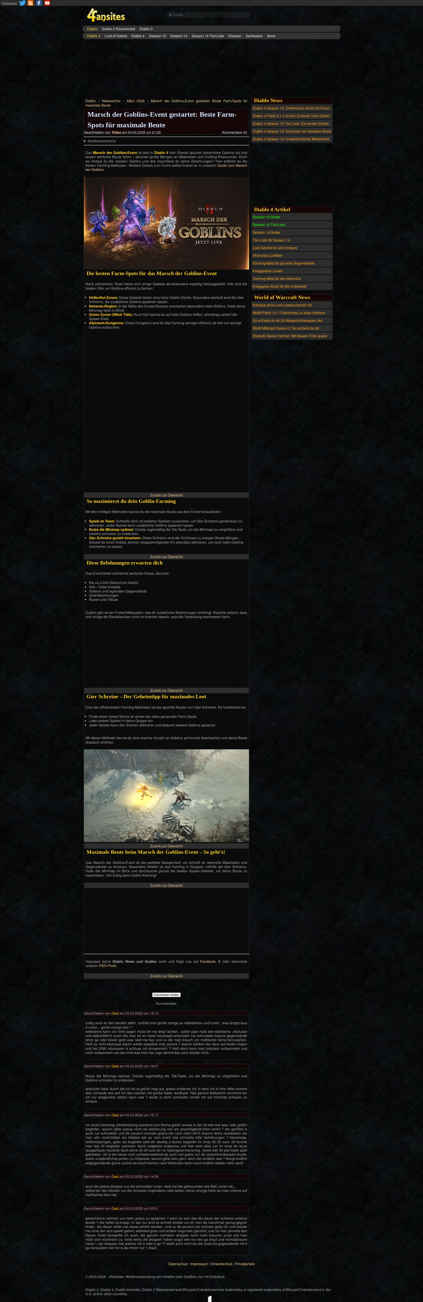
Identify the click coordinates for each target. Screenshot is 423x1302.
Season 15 (157, 35)
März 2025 (136, 100)
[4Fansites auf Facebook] (39, 3)
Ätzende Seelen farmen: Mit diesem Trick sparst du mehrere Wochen (290, 338)
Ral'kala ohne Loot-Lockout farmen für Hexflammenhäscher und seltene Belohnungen (289, 307)
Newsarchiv (111, 100)
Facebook (207, 961)
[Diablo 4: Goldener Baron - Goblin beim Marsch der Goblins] (166, 840)
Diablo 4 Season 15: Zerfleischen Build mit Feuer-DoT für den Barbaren (291, 111)
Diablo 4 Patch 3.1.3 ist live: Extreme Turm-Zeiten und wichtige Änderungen (291, 118)
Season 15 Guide (266, 216)
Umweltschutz (221, 1263)
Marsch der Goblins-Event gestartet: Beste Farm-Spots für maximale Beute (166, 102)
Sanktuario (254, 35)
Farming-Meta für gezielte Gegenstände (283, 263)
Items (271, 35)
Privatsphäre (245, 1263)
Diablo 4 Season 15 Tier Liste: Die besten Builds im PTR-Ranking (291, 126)
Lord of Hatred (116, 35)
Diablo (90, 100)
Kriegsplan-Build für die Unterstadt (279, 286)
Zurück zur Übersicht (166, 495)
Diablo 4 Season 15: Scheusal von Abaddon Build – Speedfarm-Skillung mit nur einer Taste (292, 134)
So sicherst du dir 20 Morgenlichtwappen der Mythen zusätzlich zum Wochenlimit (287, 323)
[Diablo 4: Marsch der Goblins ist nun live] (166, 268)
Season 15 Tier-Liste (269, 224)
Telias (116, 132)
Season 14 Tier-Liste (208, 35)
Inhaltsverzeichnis (102, 141)
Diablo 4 (138, 35)
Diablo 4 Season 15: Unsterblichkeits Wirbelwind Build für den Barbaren (291, 141)
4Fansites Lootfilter (267, 255)
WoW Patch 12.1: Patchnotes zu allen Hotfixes (289, 312)
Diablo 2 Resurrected (118, 28)
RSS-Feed (107, 965)
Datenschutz (178, 1263)
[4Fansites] (106, 24)
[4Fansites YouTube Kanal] (47, 3)
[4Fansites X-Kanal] (23, 3)
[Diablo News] (30, 3)
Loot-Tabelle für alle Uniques (275, 247)
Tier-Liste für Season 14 (271, 240)
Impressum (199, 1263)
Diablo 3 (146, 28)
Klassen (234, 35)
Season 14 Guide (266, 232)
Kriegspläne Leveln (268, 270)
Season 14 (178, 35)
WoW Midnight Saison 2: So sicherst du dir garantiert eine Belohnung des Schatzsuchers (288, 331)
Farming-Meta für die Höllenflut (277, 278)
